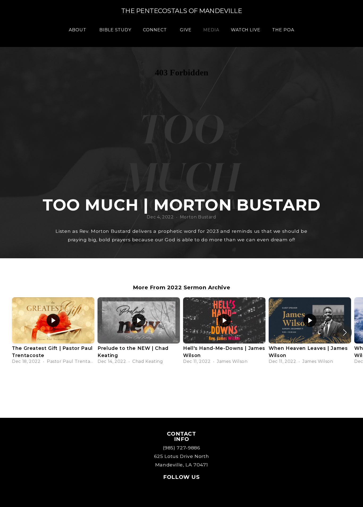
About (78, 29)
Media (211, 29)
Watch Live (246, 29)
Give (186, 29)
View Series (181, 382)
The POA (283, 29)
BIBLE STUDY (115, 29)
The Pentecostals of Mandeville (181, 11)
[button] (344, 332)
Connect (155, 29)
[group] (53, 332)
